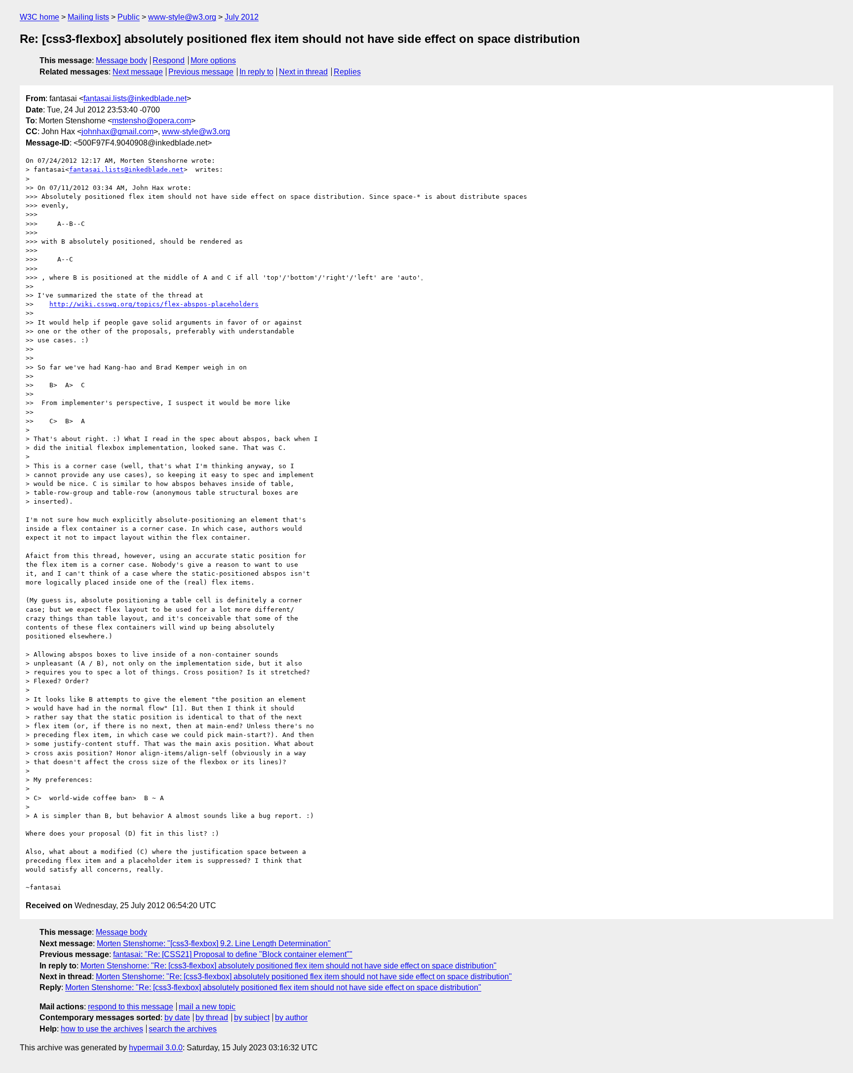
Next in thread (303, 72)
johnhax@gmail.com (117, 131)
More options (213, 60)
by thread (211, 1017)
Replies (347, 72)
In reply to (256, 72)
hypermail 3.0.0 (156, 1047)
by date (177, 1017)
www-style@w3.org (182, 17)
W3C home (39, 17)
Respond (169, 60)
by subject (252, 1017)
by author (291, 1017)
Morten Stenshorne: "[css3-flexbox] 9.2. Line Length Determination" (214, 943)
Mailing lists (88, 17)
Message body (121, 60)
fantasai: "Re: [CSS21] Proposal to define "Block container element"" (232, 954)
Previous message (200, 72)
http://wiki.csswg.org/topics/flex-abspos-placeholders (154, 304)
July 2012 (242, 17)
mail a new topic (207, 1006)
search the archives (183, 1029)
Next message (138, 72)
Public (128, 17)
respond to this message (130, 1006)
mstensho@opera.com (151, 120)
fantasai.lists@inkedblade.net (135, 98)
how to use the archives (102, 1029)
